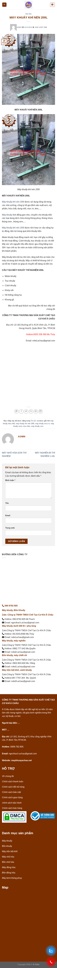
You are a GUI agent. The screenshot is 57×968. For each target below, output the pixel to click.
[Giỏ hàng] (52, 5)
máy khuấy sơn (37, 426)
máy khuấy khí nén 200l (25, 424)
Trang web (10, 528)
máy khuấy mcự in (42, 424)
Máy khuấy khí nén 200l (13, 202)
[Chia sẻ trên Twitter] (26, 411)
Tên (7, 503)
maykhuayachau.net (21, 760)
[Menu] (4, 5)
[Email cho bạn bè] (31, 411)
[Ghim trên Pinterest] (36, 411)
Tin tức (28, 14)
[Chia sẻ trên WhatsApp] (16, 411)
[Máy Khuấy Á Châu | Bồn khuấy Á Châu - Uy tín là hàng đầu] (28, 4)
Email (7, 515)
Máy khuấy (7, 215)
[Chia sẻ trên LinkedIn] (40, 411)
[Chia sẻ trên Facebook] (21, 411)
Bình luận (10, 480)
